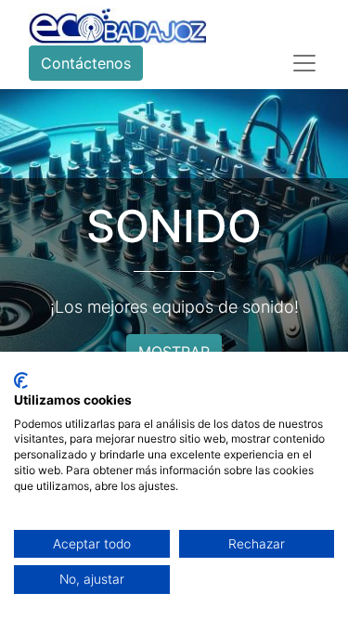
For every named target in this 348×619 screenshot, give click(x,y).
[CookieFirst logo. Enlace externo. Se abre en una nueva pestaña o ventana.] (21, 380)
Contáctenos (86, 63)
